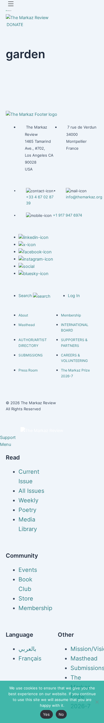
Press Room (28, 370)
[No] (97, 702)
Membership (71, 315)
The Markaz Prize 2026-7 (75, 373)
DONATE (15, 24)
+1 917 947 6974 (67, 215)
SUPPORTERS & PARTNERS (74, 343)
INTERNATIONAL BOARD (74, 328)
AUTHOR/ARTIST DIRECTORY (32, 343)
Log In (74, 295)
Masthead (26, 325)
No (61, 714)
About (23, 315)
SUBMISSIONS (30, 355)
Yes (46, 714)
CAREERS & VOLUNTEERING (74, 358)
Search (25, 295)
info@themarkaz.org (84, 197)
